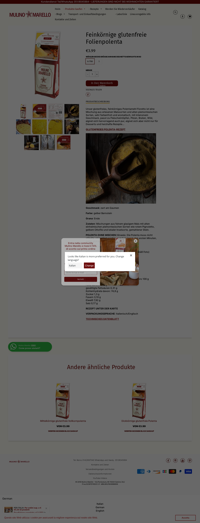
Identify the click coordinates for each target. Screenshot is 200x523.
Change (89, 265)
